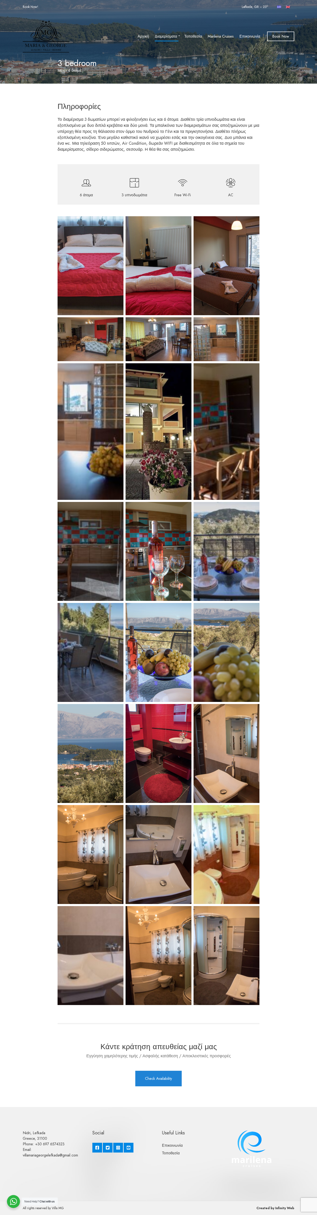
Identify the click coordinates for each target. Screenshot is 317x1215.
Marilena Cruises (221, 36)
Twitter (108, 1148)
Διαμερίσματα (166, 36)
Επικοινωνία (249, 36)
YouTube (128, 1148)
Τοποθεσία (193, 36)
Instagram (118, 1148)
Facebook (97, 1148)
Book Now (30, 6)
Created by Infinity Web (275, 1208)
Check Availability (158, 1078)
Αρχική (143, 36)
